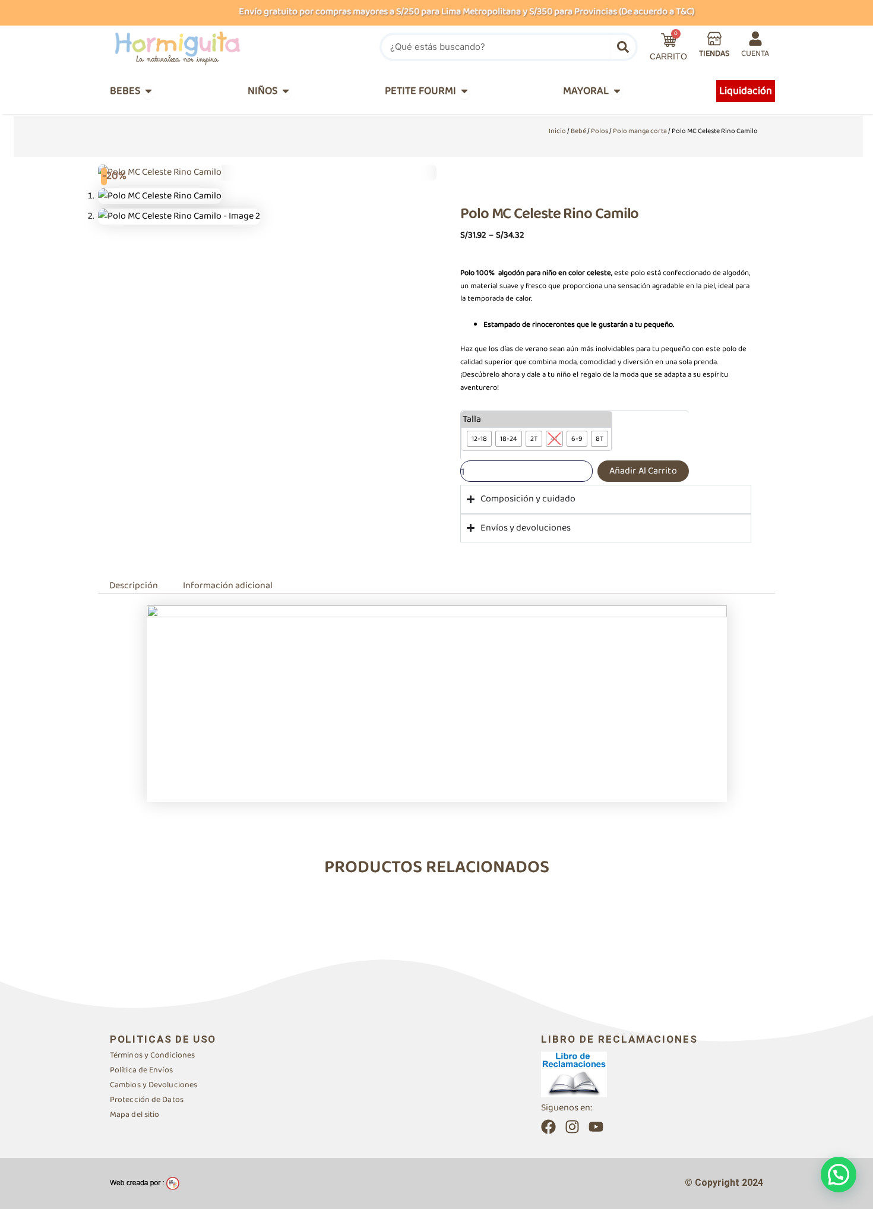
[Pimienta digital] (144, 1183)
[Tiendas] (714, 38)
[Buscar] (623, 47)
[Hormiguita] (205, 47)
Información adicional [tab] (228, 585)
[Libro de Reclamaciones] (574, 1073)
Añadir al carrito (643, 470)
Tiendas (714, 53)
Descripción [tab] (133, 585)
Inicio (557, 131)
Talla (472, 419)
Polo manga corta (640, 131)
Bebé (578, 131)
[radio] (479, 438)
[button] (838, 1174)
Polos (599, 131)
